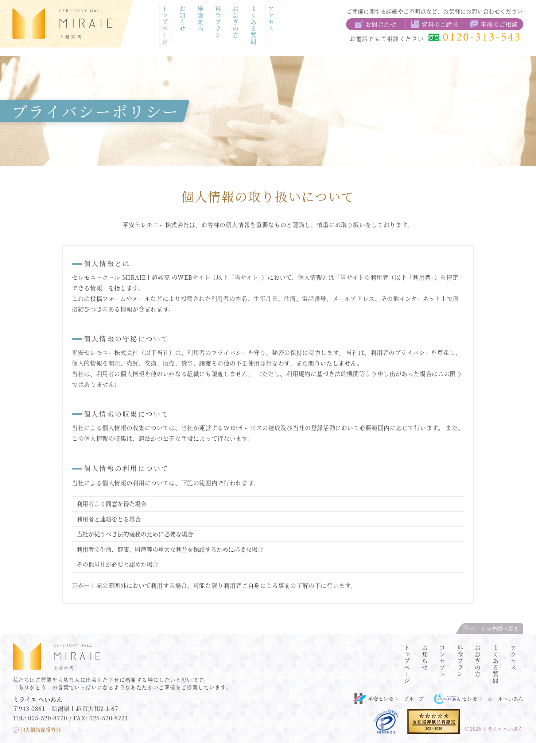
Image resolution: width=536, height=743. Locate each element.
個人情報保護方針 (40, 729)
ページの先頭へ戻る (494, 628)
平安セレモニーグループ (396, 698)
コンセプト (442, 661)
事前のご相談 (499, 24)
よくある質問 (253, 25)
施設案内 (200, 19)
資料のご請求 (440, 24)
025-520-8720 (47, 718)
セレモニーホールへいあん (492, 698)
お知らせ (182, 19)
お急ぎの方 (236, 22)
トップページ (164, 25)
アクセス (271, 19)
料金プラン (218, 22)
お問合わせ (380, 24)
